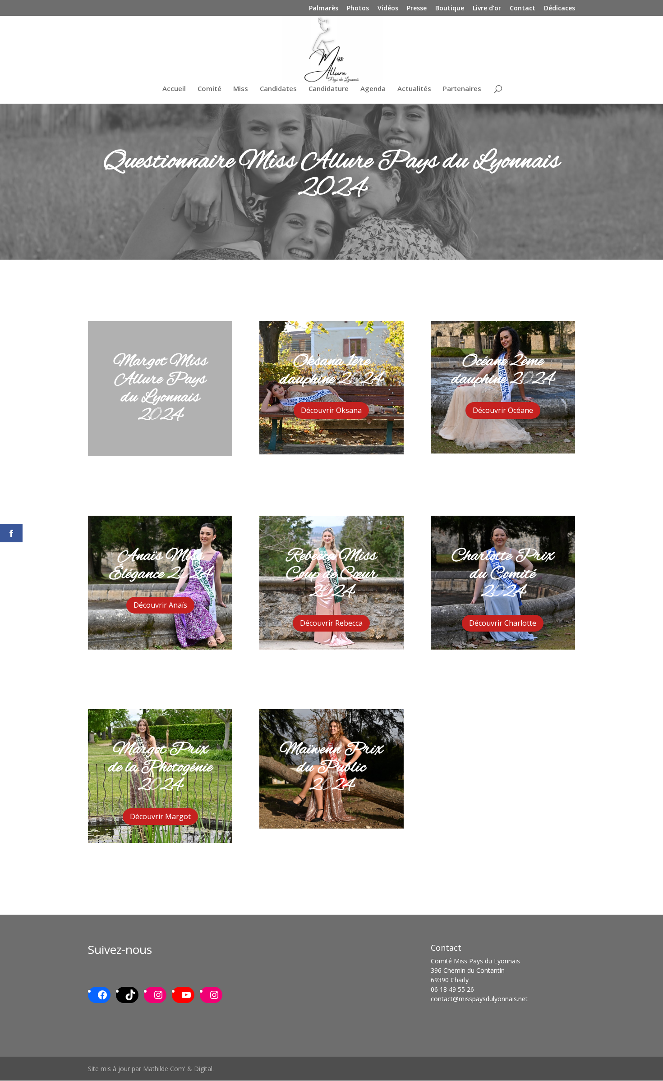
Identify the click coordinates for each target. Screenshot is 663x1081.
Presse (417, 8)
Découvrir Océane (503, 410)
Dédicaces (559, 8)
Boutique (449, 8)
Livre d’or (487, 8)
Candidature (328, 89)
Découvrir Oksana (331, 410)
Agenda (373, 89)
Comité (209, 89)
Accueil (174, 89)
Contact (522, 8)
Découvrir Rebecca (331, 623)
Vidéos (388, 8)
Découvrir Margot (160, 816)
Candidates (278, 89)
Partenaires (462, 89)
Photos (358, 8)
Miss (240, 89)
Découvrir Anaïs (160, 605)
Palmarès (323, 8)
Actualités (414, 89)
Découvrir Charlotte (502, 623)
